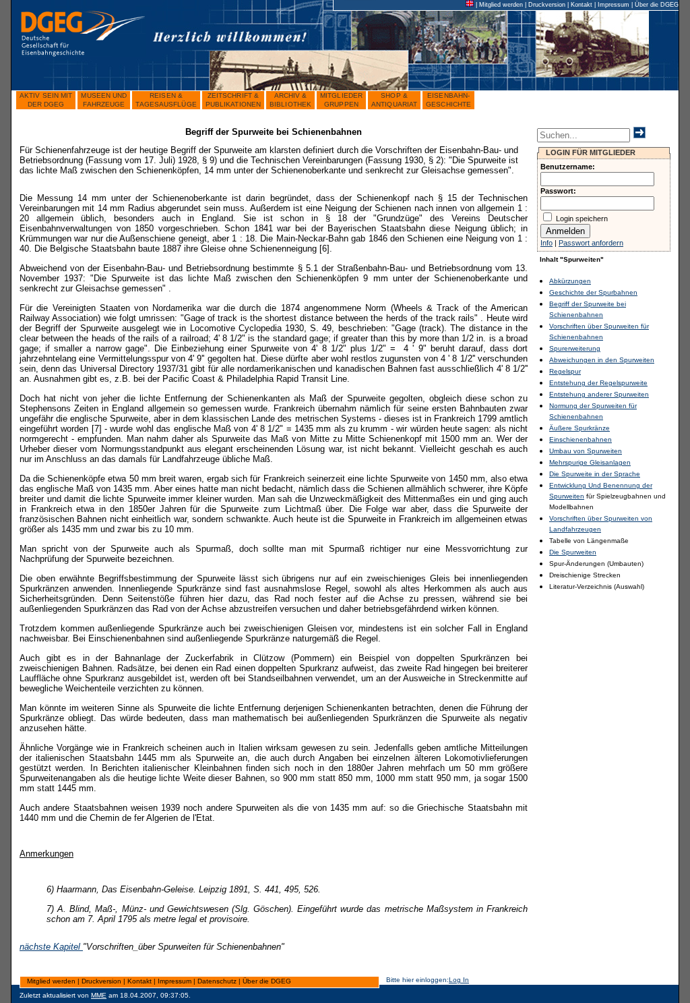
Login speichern (582, 218)
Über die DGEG (657, 4)
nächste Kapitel (51, 947)
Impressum (613, 4)
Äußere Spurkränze (579, 428)
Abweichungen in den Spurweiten (601, 360)
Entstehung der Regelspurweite (598, 382)
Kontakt (581, 4)
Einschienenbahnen (580, 439)
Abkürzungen (570, 281)
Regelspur (565, 371)
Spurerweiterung (574, 348)
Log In (459, 979)
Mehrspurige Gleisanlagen (590, 462)
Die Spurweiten (572, 552)
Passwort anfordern (591, 243)
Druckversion (546, 4)
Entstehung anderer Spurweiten (599, 394)
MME (98, 995)
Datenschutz (217, 981)
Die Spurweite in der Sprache (594, 474)
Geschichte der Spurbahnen (593, 292)
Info (546, 243)
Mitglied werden (501, 4)
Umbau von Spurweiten (585, 451)
